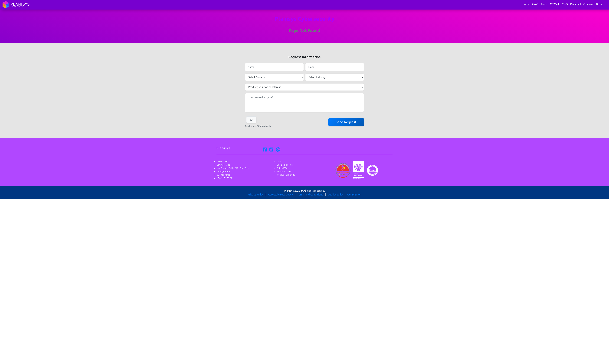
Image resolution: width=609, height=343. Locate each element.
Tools (544, 4)
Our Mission (354, 194)
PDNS (564, 4)
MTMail (554, 4)
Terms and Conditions (310, 194)
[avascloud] (278, 149)
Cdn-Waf (588, 4)
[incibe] (343, 170)
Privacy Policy (255, 194)
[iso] (372, 170)
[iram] (358, 170)
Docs (599, 4)
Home (526, 4)
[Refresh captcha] (251, 119)
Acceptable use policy (280, 194)
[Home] (16, 5)
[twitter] (271, 149)
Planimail (575, 4)
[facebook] (265, 149)
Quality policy (335, 194)
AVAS (535, 4)
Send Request (346, 122)
